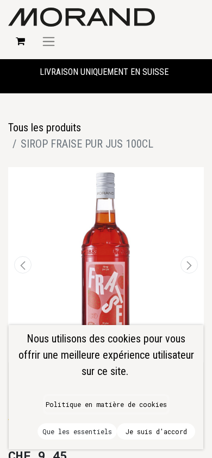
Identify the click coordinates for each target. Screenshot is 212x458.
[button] (23, 264)
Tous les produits (44, 127)
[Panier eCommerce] (20, 41)
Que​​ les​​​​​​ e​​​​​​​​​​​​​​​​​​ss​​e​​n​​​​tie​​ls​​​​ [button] (77, 431)
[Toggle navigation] (48, 41)
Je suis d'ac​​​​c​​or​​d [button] (156, 431)
